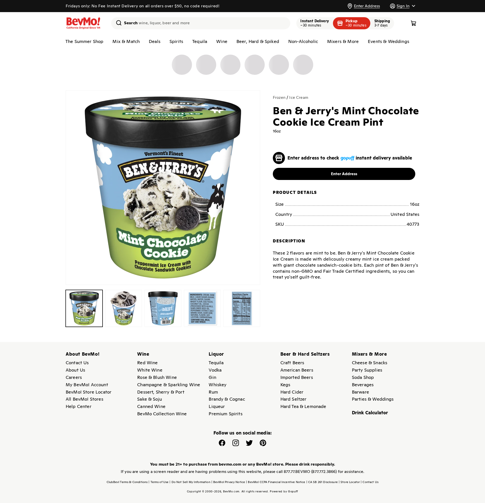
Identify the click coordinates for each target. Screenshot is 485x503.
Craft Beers (292, 362)
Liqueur (217, 406)
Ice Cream (298, 97)
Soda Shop (363, 377)
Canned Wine (151, 406)
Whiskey (217, 384)
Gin (212, 377)
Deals (154, 41)
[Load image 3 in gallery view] (162, 308)
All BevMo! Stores (84, 399)
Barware (360, 392)
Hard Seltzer (293, 399)
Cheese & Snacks (369, 362)
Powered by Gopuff (284, 491)
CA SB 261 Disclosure (322, 482)
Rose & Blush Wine (157, 377)
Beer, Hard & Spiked (257, 41)
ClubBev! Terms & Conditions (127, 482)
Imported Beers (296, 377)
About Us (75, 370)
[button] (402, 6)
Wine (221, 41)
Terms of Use (158, 482)
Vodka (215, 370)
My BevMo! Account (87, 384)
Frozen (279, 97)
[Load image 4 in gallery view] (202, 308)
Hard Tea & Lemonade (303, 406)
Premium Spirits (225, 414)
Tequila (199, 41)
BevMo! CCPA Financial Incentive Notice (275, 482)
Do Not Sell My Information (189, 482)
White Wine (149, 370)
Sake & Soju (149, 399)
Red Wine (147, 362)
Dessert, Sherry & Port (160, 392)
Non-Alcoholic (303, 41)
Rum (213, 392)
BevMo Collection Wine (162, 414)
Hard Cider (292, 392)
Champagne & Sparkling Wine (168, 384)
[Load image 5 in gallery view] (241, 308)
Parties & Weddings (373, 399)
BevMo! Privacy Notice (228, 482)
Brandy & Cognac (227, 399)
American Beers (296, 370)
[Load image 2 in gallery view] (123, 308)
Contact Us (77, 362)
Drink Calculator (370, 413)
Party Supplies (367, 370)
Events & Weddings (388, 41)
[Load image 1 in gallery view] (84, 308)
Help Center (78, 406)
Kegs (285, 384)
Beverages (363, 384)
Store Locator (349, 482)
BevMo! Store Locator (88, 392)
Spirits (176, 41)
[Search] (117, 22)
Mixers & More (343, 41)
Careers (74, 377)
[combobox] (200, 23)
